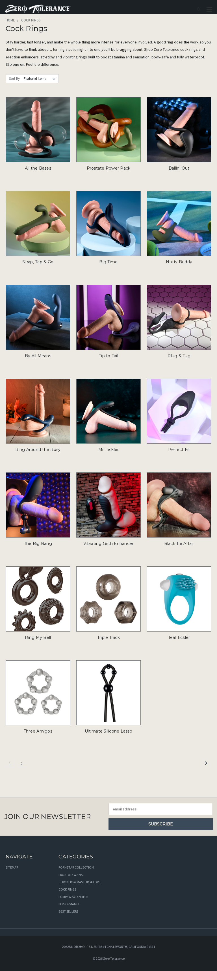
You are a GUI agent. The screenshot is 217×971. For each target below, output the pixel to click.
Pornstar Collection (76, 867)
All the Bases (38, 168)
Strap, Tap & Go (37, 261)
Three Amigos (38, 731)
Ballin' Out (179, 168)
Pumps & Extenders (73, 897)
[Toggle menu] (209, 9)
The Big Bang (38, 543)
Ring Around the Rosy (37, 449)
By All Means (38, 355)
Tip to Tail (108, 355)
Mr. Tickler (108, 449)
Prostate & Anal (71, 875)
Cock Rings (67, 889)
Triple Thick (108, 637)
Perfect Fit (179, 449)
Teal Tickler (179, 637)
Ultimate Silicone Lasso (108, 731)
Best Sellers (68, 911)
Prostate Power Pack (109, 168)
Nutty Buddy (179, 261)
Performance (69, 904)
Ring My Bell (38, 637)
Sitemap (12, 867)
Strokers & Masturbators (79, 882)
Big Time (108, 261)
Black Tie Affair (179, 543)
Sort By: (15, 78)
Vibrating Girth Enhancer (108, 543)
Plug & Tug (179, 355)
